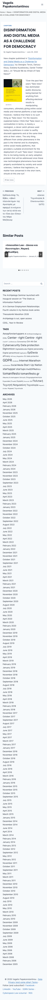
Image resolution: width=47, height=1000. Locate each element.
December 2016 (10, 751)
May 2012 (7, 856)
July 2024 (7, 451)
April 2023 (7, 497)
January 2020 (9, 629)
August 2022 (8, 524)
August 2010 (8, 898)
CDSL (5, 338)
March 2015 (8, 814)
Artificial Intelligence (34, 334)
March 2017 (8, 741)
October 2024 (9, 448)
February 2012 (9, 859)
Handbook (15, 361)
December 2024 (10, 441)
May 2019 (7, 654)
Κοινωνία (26, 381)
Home (2, 12)
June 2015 (7, 804)
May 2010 (7, 908)
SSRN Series (28, 989)
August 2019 (8, 643)
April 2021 (7, 577)
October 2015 (9, 793)
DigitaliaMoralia (21, 349)
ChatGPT (5, 342)
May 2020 (7, 615)
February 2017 (9, 744)
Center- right (16, 337)
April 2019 (7, 657)
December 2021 (10, 552)
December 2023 (10, 472)
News (9, 12)
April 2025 (7, 427)
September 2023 (10, 483)
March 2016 (8, 776)
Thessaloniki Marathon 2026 (16, 314)
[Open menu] (42, 4)
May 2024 (7, 458)
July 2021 (7, 566)
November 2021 (10, 556)
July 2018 (7, 688)
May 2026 (7, 399)
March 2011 (8, 877)
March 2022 (8, 542)
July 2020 (7, 608)
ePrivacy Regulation (17, 356)
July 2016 (7, 765)
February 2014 (9, 839)
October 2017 (9, 716)
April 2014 (7, 831)
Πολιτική (38, 380)
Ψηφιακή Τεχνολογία (15, 388)
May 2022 (7, 535)
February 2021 (9, 584)
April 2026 (7, 402)
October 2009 (9, 929)
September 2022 (10, 521)
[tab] (19, 270)
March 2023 (8, 500)
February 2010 (9, 915)
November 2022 (10, 514)
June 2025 (7, 420)
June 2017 (7, 730)
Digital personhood (11, 353)
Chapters (8, 25)
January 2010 (9, 919)
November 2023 (10, 476)
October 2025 (9, 416)
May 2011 (7, 873)
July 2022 (7, 528)
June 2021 (7, 570)
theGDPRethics (33, 369)
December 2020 (10, 591)
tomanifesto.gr (30, 373)
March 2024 (8, 462)
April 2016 (7, 772)
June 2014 (7, 828)
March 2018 (8, 702)
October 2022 (9, 518)
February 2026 (9, 406)
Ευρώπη (20, 381)
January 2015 (9, 818)
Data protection (30, 345)
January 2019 (9, 667)
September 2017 (10, 720)
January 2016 (9, 783)
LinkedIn (6, 989)
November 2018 (10, 675)
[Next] (40, 254)
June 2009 (8, 940)
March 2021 (8, 580)
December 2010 (10, 884)
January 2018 (9, 709)
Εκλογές (23, 377)
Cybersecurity (11, 345)
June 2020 (8, 612)
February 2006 (9, 961)
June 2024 (8, 455)
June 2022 (7, 531)
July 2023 (7, 486)
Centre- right (33, 337)
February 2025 (9, 434)
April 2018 (7, 699)
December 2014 (10, 821)
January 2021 (9, 587)
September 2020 (10, 601)
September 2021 (10, 563)
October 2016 (9, 758)
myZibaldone (6, 365)
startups (21, 369)
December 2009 (10, 922)
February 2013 (9, 845)
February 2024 (9, 465)
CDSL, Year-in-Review (13, 323)
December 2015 (10, 786)
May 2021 (7, 573)
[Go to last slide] (6, 254)
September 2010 (10, 894)
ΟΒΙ (31, 381)
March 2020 (8, 622)
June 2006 (8, 947)
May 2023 (7, 493)
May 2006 (7, 950)
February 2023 (9, 504)
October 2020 (9, 598)
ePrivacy (6, 356)
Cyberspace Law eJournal (15, 993)
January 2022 (9, 549)
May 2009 (7, 943)
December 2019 (10, 633)
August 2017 (8, 723)
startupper (9, 368)
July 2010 (7, 901)
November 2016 (10, 755)
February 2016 (9, 779)
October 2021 (9, 559)
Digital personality (35, 349)
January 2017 (9, 748)
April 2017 (7, 737)
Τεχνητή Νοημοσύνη (14, 384)
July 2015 (7, 800)
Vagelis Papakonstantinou (15, 52)
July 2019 (7, 647)
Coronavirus (21, 342)
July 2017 (7, 727)
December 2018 (10, 671)
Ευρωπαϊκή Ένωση (9, 381)
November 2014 (10, 824)
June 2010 (7, 905)
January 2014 (9, 842)
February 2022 (9, 545)
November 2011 (10, 863)
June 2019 (7, 650)
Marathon (34, 360)
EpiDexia (32, 352)
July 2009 (7, 936)
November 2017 (10, 713)
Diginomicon (9, 349)
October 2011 (9, 866)
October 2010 (9, 891)
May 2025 (7, 423)
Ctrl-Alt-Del (32, 341)
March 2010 (8, 912)
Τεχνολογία (32, 385)
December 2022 (10, 511)
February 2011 (9, 880)
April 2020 (7, 619)
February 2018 (9, 706)
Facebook (29, 985)
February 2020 (9, 626)
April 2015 (7, 811)
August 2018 (8, 685)
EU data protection (31, 356)
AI (25, 334)
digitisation (23, 353)
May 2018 (7, 695)
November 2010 (10, 887)
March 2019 (8, 661)
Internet (23, 360)
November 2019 (10, 636)
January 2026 (9, 409)
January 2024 (9, 469)
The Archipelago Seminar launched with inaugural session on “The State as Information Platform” (21, 298)
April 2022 (7, 539)
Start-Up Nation (33, 365)
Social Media (17, 365)
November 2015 (10, 790)
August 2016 (8, 762)
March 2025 (8, 430)
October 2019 (9, 640)
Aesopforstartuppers (13, 333)
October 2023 (9, 479)
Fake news (9, 180)
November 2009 (10, 926)
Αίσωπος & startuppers (11, 377)
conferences (13, 342)
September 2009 (10, 933)
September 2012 (10, 852)
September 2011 (10, 870)
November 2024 (10, 444)
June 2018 (7, 692)
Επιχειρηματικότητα (34, 377)
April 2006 (7, 954)
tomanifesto (11, 373)
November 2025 (10, 413)
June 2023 (8, 490)
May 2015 (7, 807)
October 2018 (9, 678)
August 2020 (9, 605)
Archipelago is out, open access (17, 318)
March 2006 (8, 957)
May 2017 (7, 734)
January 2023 (9, 507)
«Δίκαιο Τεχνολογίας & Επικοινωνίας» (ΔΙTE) (37, 197)
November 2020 (10, 594)
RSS (30, 993)
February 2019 (9, 664)
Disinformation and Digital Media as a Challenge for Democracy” (23, 61)
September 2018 (10, 682)
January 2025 (9, 437)
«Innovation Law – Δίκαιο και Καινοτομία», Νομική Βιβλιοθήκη (21, 248)
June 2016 (7, 769)
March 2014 (8, 835)
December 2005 (10, 964)
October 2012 (9, 849)
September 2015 (10, 797)
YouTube (17, 989)
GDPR (7, 360)
